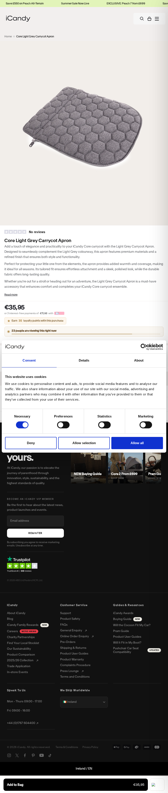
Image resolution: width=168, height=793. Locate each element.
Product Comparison (21, 654)
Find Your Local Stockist (23, 643)
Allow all (137, 443)
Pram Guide (121, 631)
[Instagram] (9, 755)
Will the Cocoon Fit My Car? (131, 625)
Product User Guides (74, 653)
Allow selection (84, 443)
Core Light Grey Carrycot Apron (35, 36)
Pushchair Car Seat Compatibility (136, 650)
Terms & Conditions (67, 747)
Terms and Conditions (75, 677)
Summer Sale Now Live (57, 3)
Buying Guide (126, 619)
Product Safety (70, 619)
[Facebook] (25, 755)
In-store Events (17, 672)
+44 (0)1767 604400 (21, 723)
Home (8, 36)
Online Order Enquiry (74, 636)
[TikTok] (50, 755)
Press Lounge (69, 671)
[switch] (63, 424)
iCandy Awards (123, 613)
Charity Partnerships (21, 637)
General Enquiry (71, 630)
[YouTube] (41, 755)
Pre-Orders (67, 642)
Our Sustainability (19, 649)
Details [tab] (84, 360)
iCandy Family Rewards (27, 625)
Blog (10, 619)
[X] (17, 755)
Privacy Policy (90, 747)
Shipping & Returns (73, 648)
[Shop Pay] (157, 785)
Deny (31, 443)
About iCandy (16, 613)
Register (35, 533)
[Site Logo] (18, 18)
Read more (11, 294)
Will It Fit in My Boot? (127, 642)
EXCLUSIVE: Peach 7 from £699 (108, 3)
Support (65, 613)
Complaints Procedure (75, 665)
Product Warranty (72, 659)
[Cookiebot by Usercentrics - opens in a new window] (144, 347)
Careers (21, 631)
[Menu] (157, 19)
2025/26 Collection (20, 660)
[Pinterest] (33, 755)
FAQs (64, 625)
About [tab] (139, 360)
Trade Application (18, 666)
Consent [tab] (29, 360)
